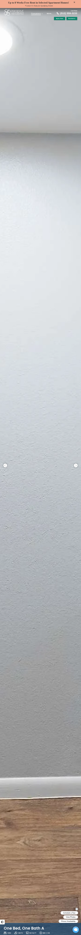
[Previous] (5, 466)
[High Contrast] (2, 922)
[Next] (76, 466)
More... (50, 13)
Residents (71, 18)
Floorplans (36, 13)
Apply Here (59, 18)
